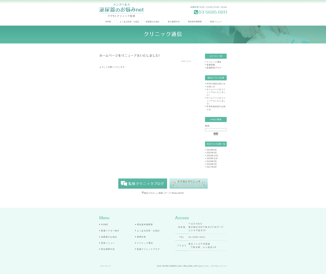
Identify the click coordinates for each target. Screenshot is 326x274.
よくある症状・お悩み (129, 22)
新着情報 (211, 65)
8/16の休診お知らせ (216, 84)
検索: (207, 126)
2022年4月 (212, 153)
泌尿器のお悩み (153, 22)
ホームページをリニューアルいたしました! (129, 55)
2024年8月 (212, 150)
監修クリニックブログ (148, 249)
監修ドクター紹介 (110, 231)
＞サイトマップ (105, 266)
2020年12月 (212, 156)
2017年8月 (212, 167)
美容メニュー (216, 22)
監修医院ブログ (214, 68)
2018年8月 (212, 161)
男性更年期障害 (195, 22)
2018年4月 (212, 164)
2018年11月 (212, 158)
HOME (108, 22)
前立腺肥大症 (174, 22)
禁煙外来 (141, 237)
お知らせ (211, 86)
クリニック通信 (214, 62)
